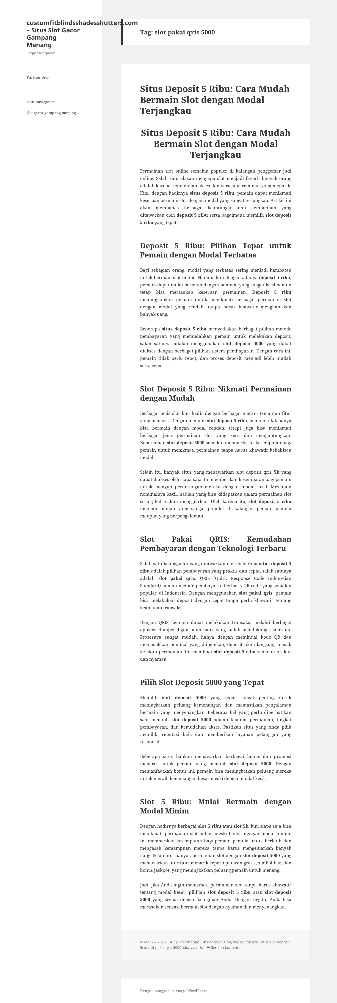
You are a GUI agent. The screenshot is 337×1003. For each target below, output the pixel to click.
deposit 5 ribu (219, 941)
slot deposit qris (254, 472)
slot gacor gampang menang (51, 112)
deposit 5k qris (246, 941)
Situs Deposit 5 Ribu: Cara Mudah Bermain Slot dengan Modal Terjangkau (215, 99)
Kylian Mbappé (186, 941)
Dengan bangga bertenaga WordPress (173, 990)
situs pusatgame (41, 101)
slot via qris (193, 947)
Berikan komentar (226, 947)
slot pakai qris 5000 (164, 947)
